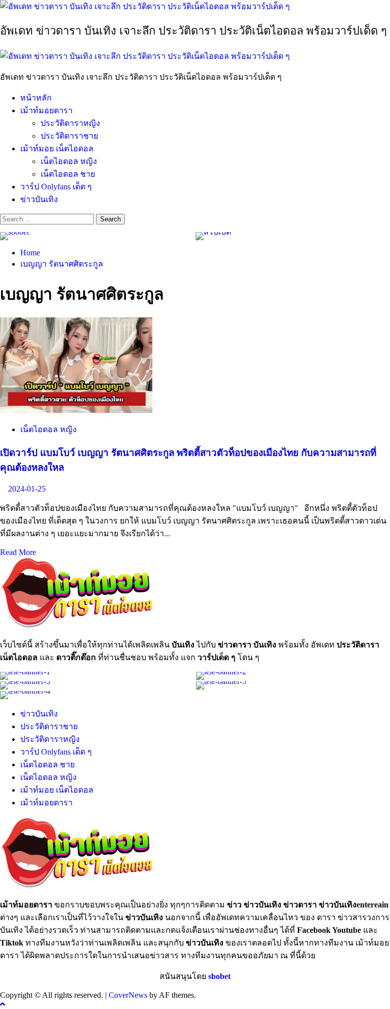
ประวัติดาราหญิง (70, 123)
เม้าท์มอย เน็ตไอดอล (56, 148)
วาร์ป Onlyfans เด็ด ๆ (56, 186)
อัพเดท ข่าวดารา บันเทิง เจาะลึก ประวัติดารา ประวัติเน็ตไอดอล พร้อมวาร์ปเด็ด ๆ (193, 30)
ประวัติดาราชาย (69, 136)
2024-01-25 (27, 488)
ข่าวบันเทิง (39, 199)
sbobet (219, 976)
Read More (18, 552)
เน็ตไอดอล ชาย (68, 174)
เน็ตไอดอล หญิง (69, 161)
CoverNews (128, 995)
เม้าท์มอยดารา (46, 110)
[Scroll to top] (2, 1004)
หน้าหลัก (36, 97)
